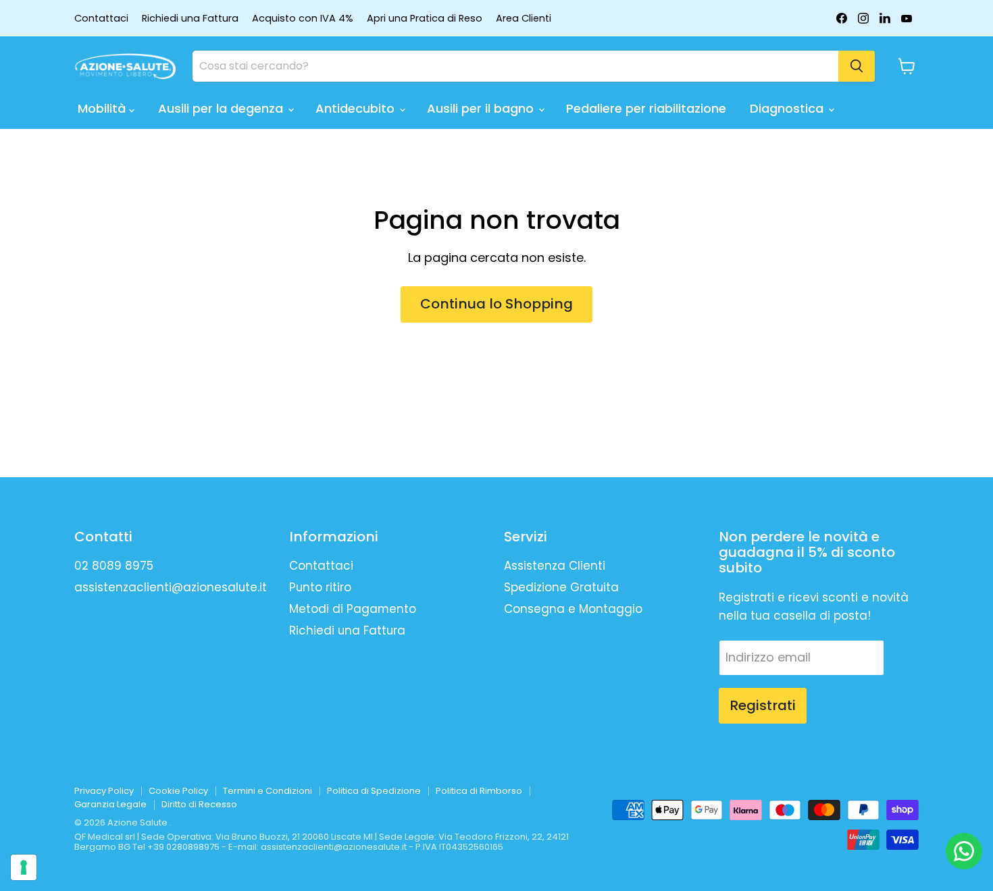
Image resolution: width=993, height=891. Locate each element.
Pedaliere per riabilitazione (646, 108)
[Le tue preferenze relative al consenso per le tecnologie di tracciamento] (23, 867)
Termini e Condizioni (267, 790)
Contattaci (101, 18)
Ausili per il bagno (482, 108)
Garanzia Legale (110, 804)
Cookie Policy (178, 790)
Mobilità (103, 108)
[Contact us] (964, 851)
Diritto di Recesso (199, 804)
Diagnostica (788, 108)
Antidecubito (356, 108)
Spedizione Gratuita (561, 587)
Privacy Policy (104, 790)
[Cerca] (856, 66)
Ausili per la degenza (222, 108)
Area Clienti (523, 18)
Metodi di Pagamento (352, 609)
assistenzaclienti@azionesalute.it (170, 587)
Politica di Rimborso (479, 790)
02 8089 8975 (113, 566)
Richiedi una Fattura (190, 18)
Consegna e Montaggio (573, 609)
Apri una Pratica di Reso (424, 18)
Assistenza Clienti (554, 566)
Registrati (763, 705)
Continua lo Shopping (496, 303)
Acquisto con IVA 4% (302, 18)
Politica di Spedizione (374, 790)
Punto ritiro (320, 587)
